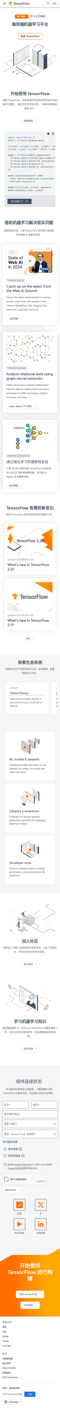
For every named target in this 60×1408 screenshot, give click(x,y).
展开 (30, 638)
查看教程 (28, 120)
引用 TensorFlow (9, 1377)
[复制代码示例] (53, 133)
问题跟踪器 (7, 1358)
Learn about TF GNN (20, 406)
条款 (4, 1388)
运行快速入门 (17, 201)
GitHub (5, 1336)
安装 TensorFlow (30, 36)
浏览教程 (28, 1305)
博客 (4, 1327)
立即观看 (14, 318)
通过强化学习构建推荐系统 (27, 462)
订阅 (30, 1394)
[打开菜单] (5, 3)
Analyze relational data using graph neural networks (29, 376)
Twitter (5, 1341)
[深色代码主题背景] (48, 133)
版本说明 (6, 1363)
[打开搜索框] (48, 3)
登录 (54, 3)
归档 (34, 1093)
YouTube (19, 1232)
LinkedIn (40, 1232)
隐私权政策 (14, 1388)
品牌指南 (6, 1372)
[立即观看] (30, 284)
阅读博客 (14, 485)
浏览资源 (28, 1048)
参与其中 (28, 964)
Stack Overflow (9, 1368)
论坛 (19, 1213)
